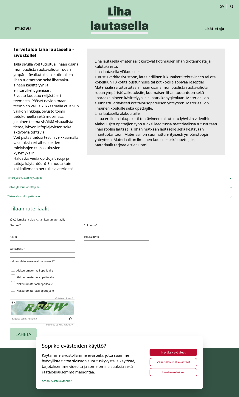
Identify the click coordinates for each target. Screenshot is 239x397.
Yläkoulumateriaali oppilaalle (34, 284)
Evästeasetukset (173, 372)
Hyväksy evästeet (173, 352)
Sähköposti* (17, 248)
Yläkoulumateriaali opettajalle (35, 290)
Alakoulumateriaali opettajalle (35, 277)
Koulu (13, 237)
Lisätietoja (214, 28)
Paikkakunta (91, 237)
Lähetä (23, 334)
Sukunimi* (90, 225)
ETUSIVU (23, 28)
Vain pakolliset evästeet (173, 362)
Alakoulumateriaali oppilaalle (34, 270)
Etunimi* (15, 225)
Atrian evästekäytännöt (57, 381)
